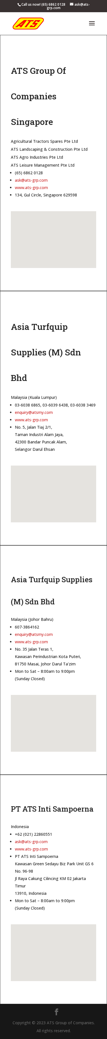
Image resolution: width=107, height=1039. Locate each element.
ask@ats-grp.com (31, 180)
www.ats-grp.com (31, 187)
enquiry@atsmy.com (34, 412)
